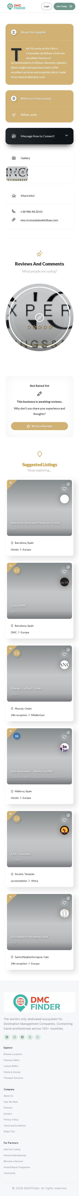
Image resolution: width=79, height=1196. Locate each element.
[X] (30, 1037)
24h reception (19, 715)
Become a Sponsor (13, 1161)
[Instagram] (14, 1037)
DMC (14, 632)
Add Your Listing (12, 1149)
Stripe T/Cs (9, 1131)
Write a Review (41, 426)
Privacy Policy (11, 1119)
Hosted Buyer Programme (17, 1167)
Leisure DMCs (11, 1066)
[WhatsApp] (38, 1037)
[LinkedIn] (7, 1037)
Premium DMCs (12, 1060)
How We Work (11, 1101)
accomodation (19, 880)
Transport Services (13, 1078)
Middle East (38, 715)
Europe (26, 549)
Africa (34, 880)
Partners (8, 1107)
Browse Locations (13, 1054)
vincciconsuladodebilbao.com (39, 220)
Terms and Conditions (15, 1125)
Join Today (64, 6)
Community (9, 1173)
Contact (8, 1113)
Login (46, 6)
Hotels (15, 549)
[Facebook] (22, 1037)
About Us (8, 1095)
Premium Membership (15, 1155)
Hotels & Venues (12, 1072)
